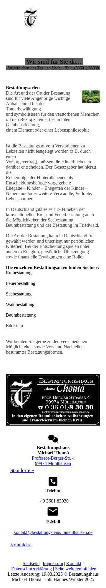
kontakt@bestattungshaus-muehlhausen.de (53, 532)
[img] (30, 18)
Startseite (31, 563)
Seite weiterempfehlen (75, 568)
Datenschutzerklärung (31, 568)
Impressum (53, 563)
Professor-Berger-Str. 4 (53, 458)
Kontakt (73, 563)
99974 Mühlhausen (53, 463)
